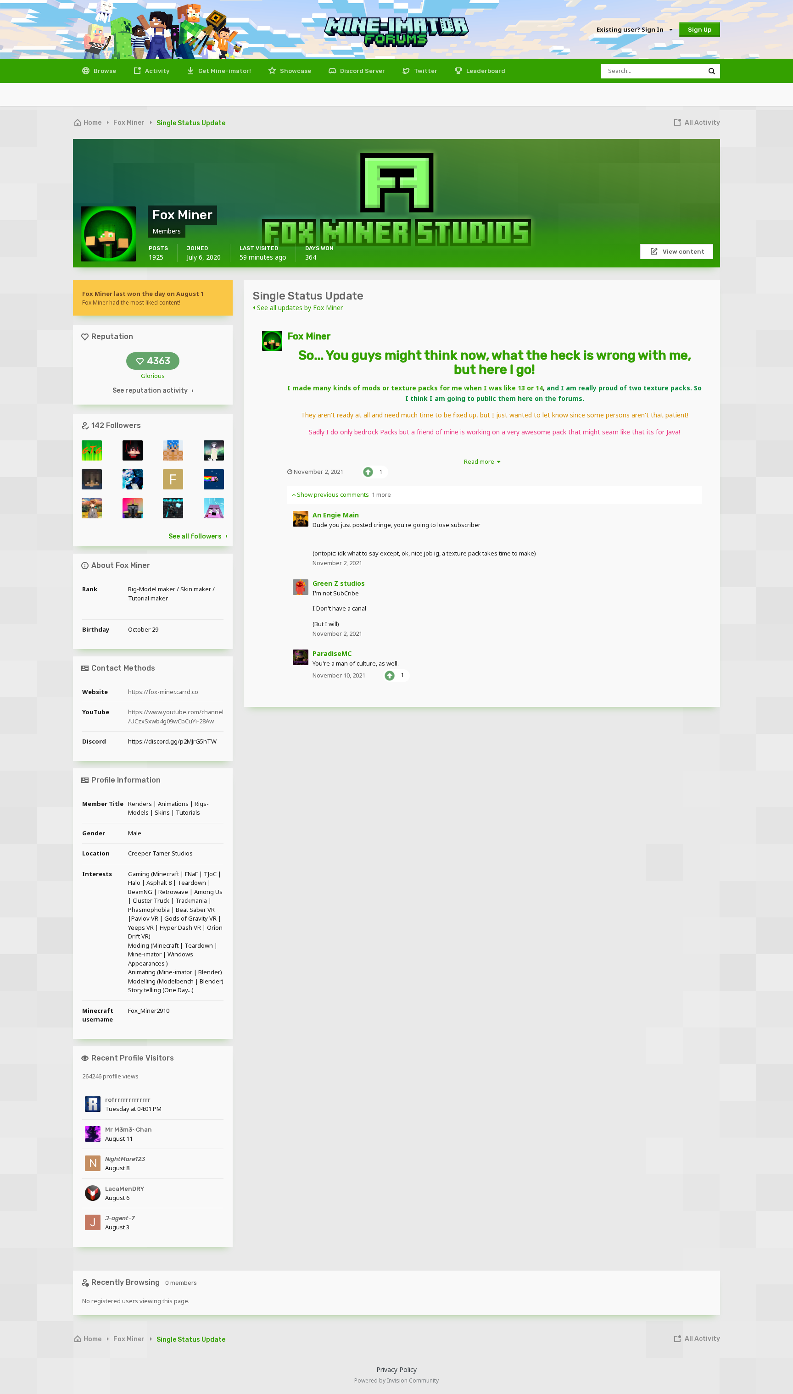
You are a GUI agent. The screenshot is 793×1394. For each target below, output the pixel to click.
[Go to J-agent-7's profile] (93, 1222)
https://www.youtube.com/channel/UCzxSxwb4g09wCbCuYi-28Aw (175, 716)
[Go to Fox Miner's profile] (272, 341)
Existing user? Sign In (631, 29)
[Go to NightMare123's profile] (93, 1163)
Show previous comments (343, 494)
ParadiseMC (332, 653)
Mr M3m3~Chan (128, 1129)
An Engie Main (336, 515)
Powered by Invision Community (396, 1380)
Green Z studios (339, 583)
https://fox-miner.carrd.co (163, 692)
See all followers (195, 536)
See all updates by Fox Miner (299, 307)
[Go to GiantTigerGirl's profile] (92, 450)
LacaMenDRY (124, 1188)
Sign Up (699, 29)
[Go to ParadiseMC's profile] (300, 657)
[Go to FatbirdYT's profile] (173, 479)
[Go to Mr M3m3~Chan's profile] (93, 1134)
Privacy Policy (396, 1369)
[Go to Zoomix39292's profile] (133, 479)
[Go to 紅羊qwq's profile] (92, 508)
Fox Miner (309, 336)
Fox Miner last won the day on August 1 (143, 293)
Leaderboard (485, 70)
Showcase (295, 70)
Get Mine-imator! (224, 70)
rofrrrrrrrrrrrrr (128, 1099)
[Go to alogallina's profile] (214, 508)
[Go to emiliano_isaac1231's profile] (173, 450)
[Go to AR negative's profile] (133, 450)
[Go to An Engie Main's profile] (300, 519)
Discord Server (362, 70)
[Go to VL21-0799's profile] (214, 479)
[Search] (712, 71)
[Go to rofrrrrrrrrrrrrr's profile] (93, 1104)
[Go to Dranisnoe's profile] (214, 450)
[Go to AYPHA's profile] (173, 508)
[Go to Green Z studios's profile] (300, 587)
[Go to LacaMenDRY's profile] (93, 1193)
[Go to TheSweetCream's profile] (133, 508)
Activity (156, 70)
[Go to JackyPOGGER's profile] (92, 479)
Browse (104, 70)
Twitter (425, 70)
